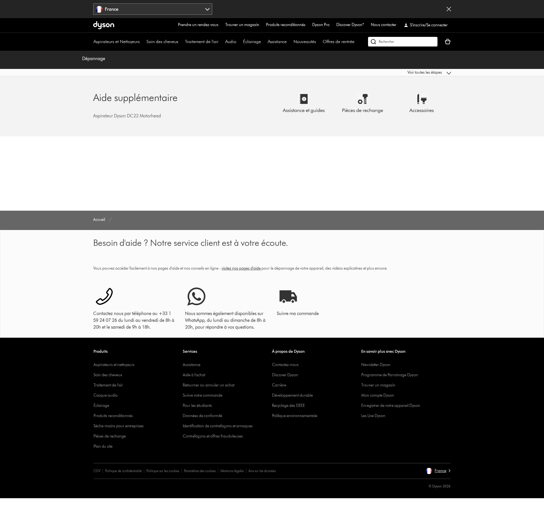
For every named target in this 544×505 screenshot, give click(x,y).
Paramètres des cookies (200, 471)
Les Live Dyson (373, 415)
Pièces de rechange (110, 436)
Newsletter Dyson (375, 364)
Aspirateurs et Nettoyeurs (117, 41)
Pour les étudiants (197, 405)
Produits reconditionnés (285, 24)
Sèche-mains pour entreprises (119, 426)
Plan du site (103, 446)
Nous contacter (383, 24)
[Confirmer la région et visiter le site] (449, 9)
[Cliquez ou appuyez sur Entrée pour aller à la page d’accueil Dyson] (103, 25)
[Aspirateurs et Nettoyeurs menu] (142, 42)
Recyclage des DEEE (288, 405)
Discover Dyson (285, 375)
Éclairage (252, 41)
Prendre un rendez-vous (198, 24)
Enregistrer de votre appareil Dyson (390, 405)
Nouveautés (305, 41)
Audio (230, 41)
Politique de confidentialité (123, 471)
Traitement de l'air (201, 41)
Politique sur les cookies (162, 471)
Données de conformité (202, 415)
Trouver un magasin (242, 24)
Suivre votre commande (202, 395)
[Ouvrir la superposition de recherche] (402, 42)
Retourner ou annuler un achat (208, 385)
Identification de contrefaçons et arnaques (218, 426)
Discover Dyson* (350, 24)
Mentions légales (232, 471)
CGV (97, 471)
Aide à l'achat (194, 375)
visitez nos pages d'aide (241, 268)
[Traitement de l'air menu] (221, 42)
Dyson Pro (321, 24)
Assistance (277, 41)
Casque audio (106, 395)
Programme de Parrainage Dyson (389, 375)
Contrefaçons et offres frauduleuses (213, 436)
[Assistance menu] (289, 42)
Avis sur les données (262, 471)
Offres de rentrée (338, 41)
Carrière (279, 385)
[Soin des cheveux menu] (181, 42)
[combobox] (152, 9)
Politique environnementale (294, 415)
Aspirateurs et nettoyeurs (114, 364)
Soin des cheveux (162, 41)
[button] (410, 72)
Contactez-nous (285, 364)
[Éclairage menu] (264, 42)
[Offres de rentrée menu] (357, 42)
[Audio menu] (239, 42)
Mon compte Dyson (377, 395)
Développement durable (292, 395)
